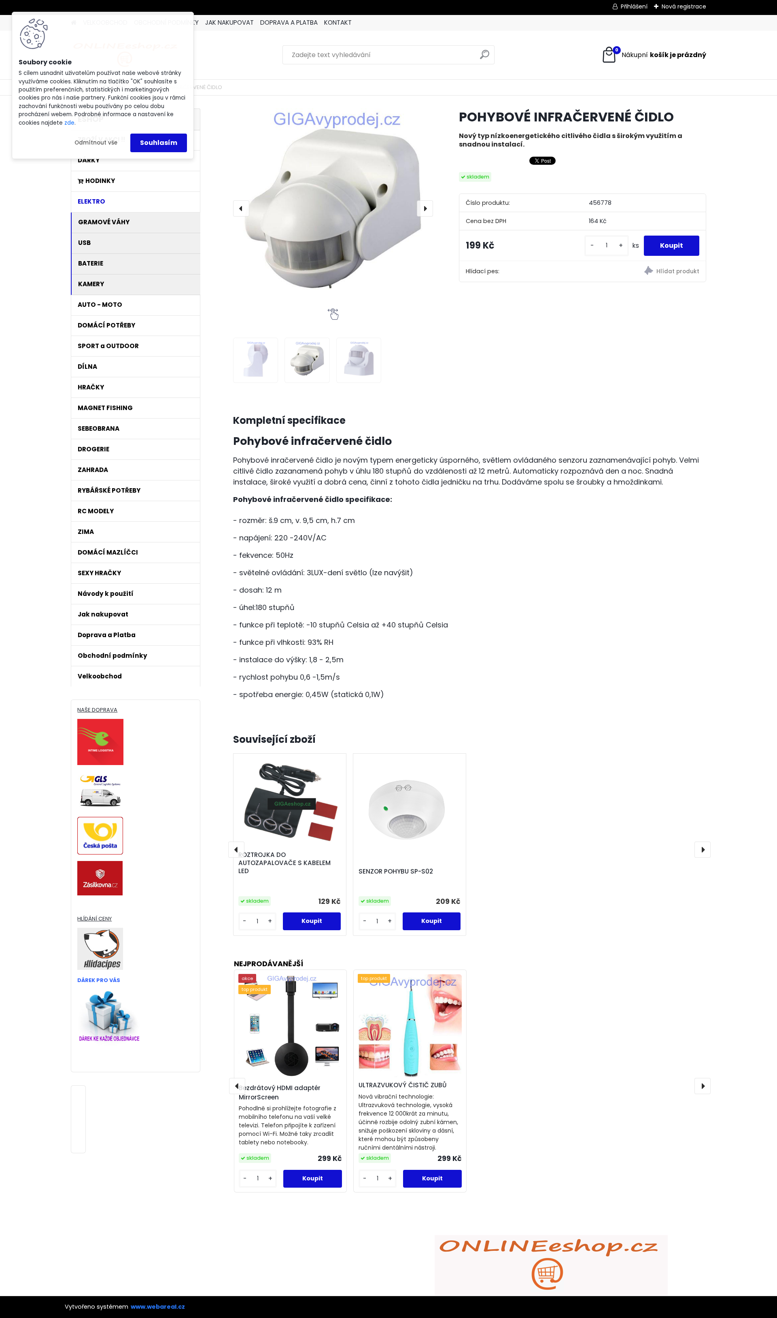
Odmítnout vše (95, 143)
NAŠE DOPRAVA (97, 710)
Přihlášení (634, 6)
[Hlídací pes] (644, 272)
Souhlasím (158, 142)
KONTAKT (338, 22)
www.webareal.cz (158, 1307)
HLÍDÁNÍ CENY (94, 919)
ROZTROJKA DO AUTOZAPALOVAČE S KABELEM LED (284, 863)
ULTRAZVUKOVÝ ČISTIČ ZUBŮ (402, 1085)
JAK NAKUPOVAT (229, 22)
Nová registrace (684, 6)
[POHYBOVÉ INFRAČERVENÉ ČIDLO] (333, 208)
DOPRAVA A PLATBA (289, 22)
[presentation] (241, 208)
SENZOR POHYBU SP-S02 (396, 871)
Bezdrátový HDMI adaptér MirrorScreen (280, 1092)
